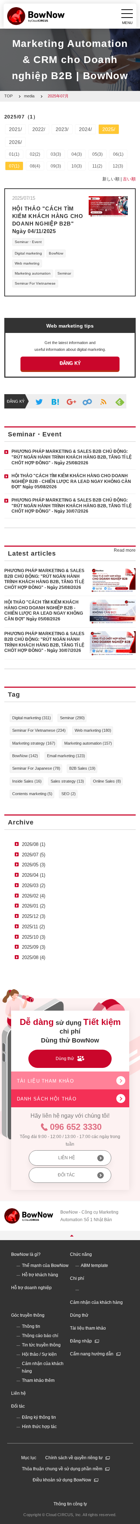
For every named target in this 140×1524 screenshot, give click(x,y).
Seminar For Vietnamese (35, 283)
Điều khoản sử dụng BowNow (62, 1479)
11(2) (97, 166)
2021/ (15, 129)
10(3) (76, 166)
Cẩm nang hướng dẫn (91, 1353)
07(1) (14, 166)
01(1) (14, 154)
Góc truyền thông (28, 1315)
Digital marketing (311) (31, 718)
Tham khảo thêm (38, 1380)
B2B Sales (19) (82, 768)
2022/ (38, 129)
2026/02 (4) (33, 896)
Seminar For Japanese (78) (36, 768)
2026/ (15, 142)
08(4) (35, 166)
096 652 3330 (76, 1127)
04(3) (76, 154)
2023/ (62, 129)
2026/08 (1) (33, 844)
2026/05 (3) (33, 864)
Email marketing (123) (66, 756)
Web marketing (27, 263)
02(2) (35, 154)
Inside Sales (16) (27, 781)
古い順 (129, 179)
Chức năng (81, 1254)
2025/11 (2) (33, 926)
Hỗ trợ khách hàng (40, 1274)
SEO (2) (68, 794)
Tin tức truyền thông (41, 1345)
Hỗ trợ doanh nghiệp (31, 1287)
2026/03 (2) (33, 885)
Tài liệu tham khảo (88, 1328)
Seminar (64, 273)
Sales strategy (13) (67, 781)
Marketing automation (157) (88, 743)
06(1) (118, 154)
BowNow (56, 253)
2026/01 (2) (33, 906)
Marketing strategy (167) (33, 743)
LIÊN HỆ (66, 1157)
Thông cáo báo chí (40, 1335)
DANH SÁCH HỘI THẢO (46, 1099)
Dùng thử (79, 1315)
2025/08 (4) (33, 957)
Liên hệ (18, 1393)
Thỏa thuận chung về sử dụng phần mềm (62, 1468)
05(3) (97, 154)
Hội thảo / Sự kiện (39, 1354)
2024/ (85, 129)
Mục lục (28, 1457)
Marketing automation (33, 273)
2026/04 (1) (33, 875)
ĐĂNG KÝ (70, 363)
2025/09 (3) (33, 947)
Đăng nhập (81, 1341)
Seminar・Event (28, 242)
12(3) (118, 166)
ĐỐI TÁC (66, 1174)
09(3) (56, 166)
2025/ (108, 129)
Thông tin (31, 1326)
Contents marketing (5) (32, 794)
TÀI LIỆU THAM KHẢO (45, 1081)
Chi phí (77, 1278)
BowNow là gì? (26, 1254)
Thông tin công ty (70, 1504)
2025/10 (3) (33, 937)
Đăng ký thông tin (39, 1417)
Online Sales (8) (107, 781)
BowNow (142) (25, 756)
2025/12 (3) (33, 916)
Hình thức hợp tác (39, 1426)
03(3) (56, 154)
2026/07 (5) (33, 854)
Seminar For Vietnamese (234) (39, 730)
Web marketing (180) (93, 730)
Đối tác (18, 1406)
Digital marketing (28, 253)
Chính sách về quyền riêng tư (74, 1457)
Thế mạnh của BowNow (45, 1265)
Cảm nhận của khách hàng (96, 1302)
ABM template (94, 1265)
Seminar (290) (72, 718)
